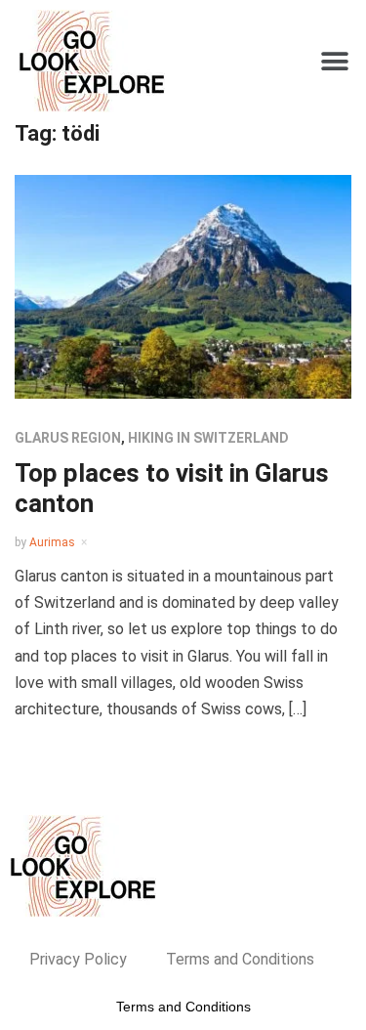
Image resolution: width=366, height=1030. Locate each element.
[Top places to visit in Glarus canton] (183, 286)
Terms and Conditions (240, 959)
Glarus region (68, 438)
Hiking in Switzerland (208, 438)
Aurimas (52, 542)
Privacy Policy (78, 959)
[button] (334, 61)
